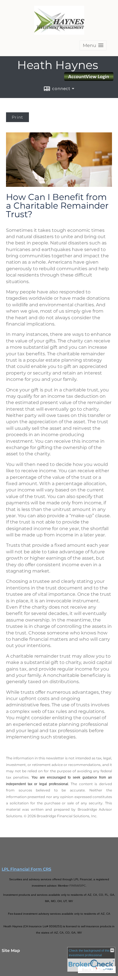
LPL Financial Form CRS (26, 869)
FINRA (73, 885)
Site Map (11, 950)
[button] (93, 45)
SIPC (82, 885)
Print (17, 117)
